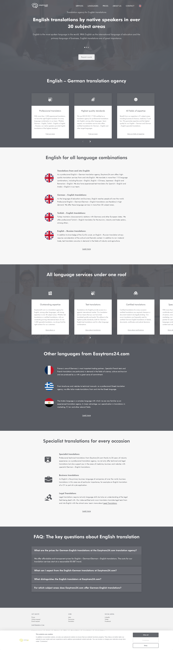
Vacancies (71, 619)
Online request (36, 619)
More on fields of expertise (135, 134)
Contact (130, 6)
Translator (71, 621)
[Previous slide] (83, 141)
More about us (50, 330)
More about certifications (136, 330)
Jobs (69, 617)
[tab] (84, 47)
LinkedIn (107, 617)
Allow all (145, 635)
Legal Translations (110, 503)
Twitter (106, 619)
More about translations (93, 330)
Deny (145, 645)
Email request (36, 621)
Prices (105, 6)
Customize (145, 640)
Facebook (108, 621)
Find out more (50, 134)
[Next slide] (89, 141)
